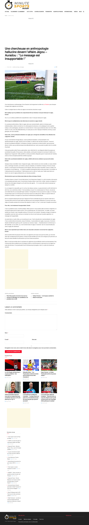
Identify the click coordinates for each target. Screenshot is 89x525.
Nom (6, 333)
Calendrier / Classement (18, 11)
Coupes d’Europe (39, 11)
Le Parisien (46, 104)
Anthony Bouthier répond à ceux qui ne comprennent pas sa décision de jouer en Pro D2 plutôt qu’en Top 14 (12, 397)
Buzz (80, 11)
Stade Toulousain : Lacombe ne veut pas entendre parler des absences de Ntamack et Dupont (14, 499)
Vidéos (76, 11)
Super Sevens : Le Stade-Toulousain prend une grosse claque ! (48, 373)
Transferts (48, 11)
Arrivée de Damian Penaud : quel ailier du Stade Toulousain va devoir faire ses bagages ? (14, 486)
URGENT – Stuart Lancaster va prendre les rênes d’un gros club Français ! (14, 474)
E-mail (7, 339)
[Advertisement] (31, 34)
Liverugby (35, 519)
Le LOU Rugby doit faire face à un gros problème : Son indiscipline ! (12, 373)
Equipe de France (58, 11)
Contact (20, 519)
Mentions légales (27, 519)
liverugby (22, 67)
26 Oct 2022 (10, 443)
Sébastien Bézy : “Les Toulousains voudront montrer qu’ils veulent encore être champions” (30, 374)
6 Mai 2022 (14, 495)
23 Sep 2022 (15, 475)
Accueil (7, 11)
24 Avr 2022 (10, 502)
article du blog (11, 15)
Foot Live (41, 519)
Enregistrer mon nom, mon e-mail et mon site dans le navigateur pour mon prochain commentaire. (30, 348)
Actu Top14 (30, 11)
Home (6, 15)
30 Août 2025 (8, 377)
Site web (34, 339)
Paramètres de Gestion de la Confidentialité (28, 521)
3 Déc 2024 (9, 67)
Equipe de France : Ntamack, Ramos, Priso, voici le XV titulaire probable (14, 448)
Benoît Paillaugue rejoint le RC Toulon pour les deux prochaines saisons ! (13, 494)
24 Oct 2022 (10, 455)
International (68, 11)
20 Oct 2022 (14, 459)
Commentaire (8, 313)
